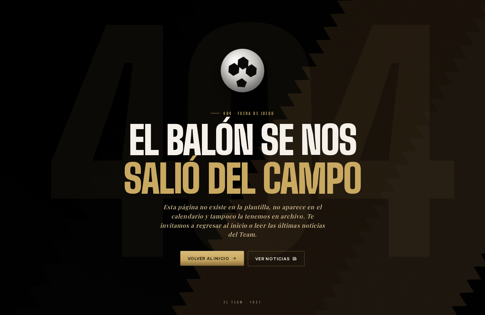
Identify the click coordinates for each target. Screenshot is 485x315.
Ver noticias (272, 259)
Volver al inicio (208, 258)
